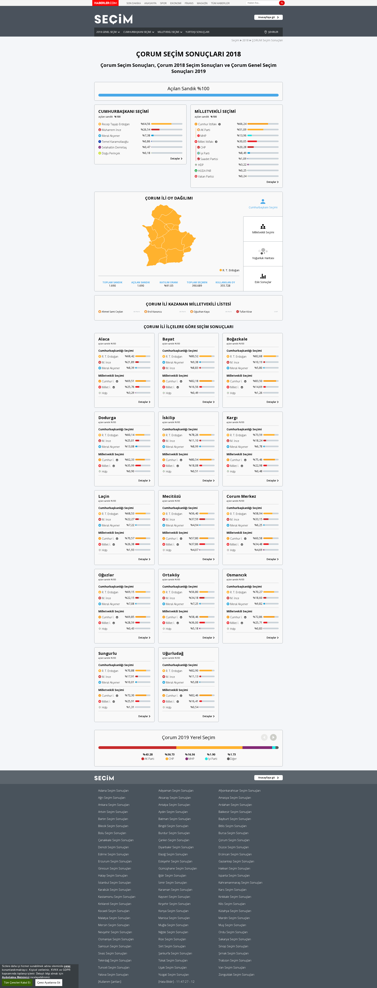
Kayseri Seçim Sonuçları (174, 896)
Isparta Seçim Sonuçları (234, 875)
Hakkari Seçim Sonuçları (234, 868)
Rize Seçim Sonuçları (172, 939)
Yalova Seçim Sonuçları (113, 974)
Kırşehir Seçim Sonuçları (174, 903)
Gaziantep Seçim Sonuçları (236, 861)
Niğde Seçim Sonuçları (173, 932)
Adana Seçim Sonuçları (113, 790)
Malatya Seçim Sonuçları (114, 917)
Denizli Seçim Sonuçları (113, 847)
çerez (67, 966)
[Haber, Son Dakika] (105, 5)
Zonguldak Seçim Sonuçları (236, 974)
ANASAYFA (150, 3)
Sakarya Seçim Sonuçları (235, 939)
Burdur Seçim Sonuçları (174, 832)
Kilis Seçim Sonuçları (232, 903)
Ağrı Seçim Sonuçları (111, 797)
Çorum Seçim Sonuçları (234, 840)
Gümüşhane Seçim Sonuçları (177, 868)
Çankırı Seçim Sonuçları (173, 840)
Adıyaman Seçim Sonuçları (175, 790)
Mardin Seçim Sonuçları (234, 917)
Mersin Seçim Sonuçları (113, 924)
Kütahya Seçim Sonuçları (235, 910)
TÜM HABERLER (220, 3)
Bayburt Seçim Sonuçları (235, 818)
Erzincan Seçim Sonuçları (235, 854)
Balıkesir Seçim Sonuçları (235, 811)
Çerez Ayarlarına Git (48, 982)
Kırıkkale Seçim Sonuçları (235, 896)
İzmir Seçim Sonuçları (172, 882)
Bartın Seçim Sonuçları (113, 818)
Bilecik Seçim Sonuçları (113, 825)
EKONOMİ (175, 3)
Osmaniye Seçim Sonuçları (116, 939)
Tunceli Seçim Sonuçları (113, 967)
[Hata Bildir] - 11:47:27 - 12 (176, 981)
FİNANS (189, 3)
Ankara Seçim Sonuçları (113, 804)
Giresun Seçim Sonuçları (114, 868)
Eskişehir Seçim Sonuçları (175, 861)
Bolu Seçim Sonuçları (112, 832)
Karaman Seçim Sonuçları (175, 889)
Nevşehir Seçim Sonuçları (115, 932)
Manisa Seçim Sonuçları (174, 917)
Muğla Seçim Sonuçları (173, 924)
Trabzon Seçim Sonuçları (235, 960)
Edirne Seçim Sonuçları (113, 854)
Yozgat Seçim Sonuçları (173, 974)
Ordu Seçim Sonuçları (233, 932)
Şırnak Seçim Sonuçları (234, 953)
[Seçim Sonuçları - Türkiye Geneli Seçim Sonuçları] (113, 23)
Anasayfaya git (266, 17)
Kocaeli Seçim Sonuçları (113, 910)
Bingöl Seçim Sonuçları (173, 825)
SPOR (163, 3)
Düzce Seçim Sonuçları (234, 847)
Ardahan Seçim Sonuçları (235, 804)
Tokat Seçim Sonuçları (173, 960)
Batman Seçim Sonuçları (174, 818)
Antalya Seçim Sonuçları (174, 804)
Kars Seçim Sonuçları (232, 889)
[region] (39, 976)
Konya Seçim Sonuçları (173, 910)
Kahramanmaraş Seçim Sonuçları (240, 882)
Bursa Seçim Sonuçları (233, 832)
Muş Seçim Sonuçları (232, 924)
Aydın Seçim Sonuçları (173, 811)
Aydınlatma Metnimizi (15, 977)
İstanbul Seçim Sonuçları (114, 882)
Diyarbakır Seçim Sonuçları (176, 847)
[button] (273, 737)
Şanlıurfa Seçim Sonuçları (175, 953)
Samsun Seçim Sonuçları (114, 946)
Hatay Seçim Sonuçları (113, 875)
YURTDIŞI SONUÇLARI (197, 32)
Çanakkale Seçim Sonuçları (116, 840)
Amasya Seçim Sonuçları (235, 797)
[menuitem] (175, 228)
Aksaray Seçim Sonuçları (174, 797)
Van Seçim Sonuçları (232, 967)
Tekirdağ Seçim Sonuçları (114, 960)
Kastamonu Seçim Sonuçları (116, 896)
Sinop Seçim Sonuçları (233, 946)
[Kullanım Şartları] (109, 981)
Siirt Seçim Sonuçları (172, 946)
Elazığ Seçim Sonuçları (173, 854)
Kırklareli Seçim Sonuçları (114, 903)
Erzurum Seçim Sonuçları (115, 861)
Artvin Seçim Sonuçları (113, 811)
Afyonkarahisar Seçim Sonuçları (240, 790)
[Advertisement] (302, 88)
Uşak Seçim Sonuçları (172, 967)
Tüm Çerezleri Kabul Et (17, 982)
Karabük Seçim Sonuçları (114, 889)
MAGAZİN (202, 3)
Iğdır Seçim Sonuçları (172, 875)
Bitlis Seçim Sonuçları (233, 825)
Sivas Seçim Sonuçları (112, 953)
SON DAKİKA (133, 3)
